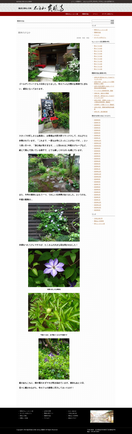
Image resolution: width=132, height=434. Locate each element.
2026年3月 (97, 133)
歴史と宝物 (23, 415)
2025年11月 (97, 143)
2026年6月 (97, 125)
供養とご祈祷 (24, 418)
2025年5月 (97, 158)
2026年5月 (97, 128)
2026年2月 (97, 135)
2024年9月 (97, 179)
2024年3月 (97, 194)
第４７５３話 (98, 61)
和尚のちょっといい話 (72, 14)
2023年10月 (97, 207)
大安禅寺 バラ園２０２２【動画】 (104, 104)
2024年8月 (97, 182)
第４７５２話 (98, 64)
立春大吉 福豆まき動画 (101, 93)
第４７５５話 (98, 56)
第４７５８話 (98, 48)
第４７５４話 (98, 59)
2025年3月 (97, 164)
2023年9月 (97, 210)
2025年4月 (97, 161)
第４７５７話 (98, 51)
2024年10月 (97, 176)
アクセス (46, 418)
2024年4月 (97, 192)
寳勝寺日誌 (85, 14)
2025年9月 (97, 148)
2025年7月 (97, 153)
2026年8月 (97, 120)
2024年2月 (97, 197)
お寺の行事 (47, 411)
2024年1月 (97, 200)
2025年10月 (97, 146)
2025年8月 (97, 151)
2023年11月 (97, 205)
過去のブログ (72, 418)
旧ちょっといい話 (99, 223)
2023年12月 (97, 202)
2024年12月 (97, 171)
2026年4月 (97, 130)
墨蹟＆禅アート (48, 413)
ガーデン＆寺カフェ (107, 14)
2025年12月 (97, 140)
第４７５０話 (98, 69)
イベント (95, 14)
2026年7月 (97, 122)
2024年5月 (97, 189)
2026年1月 (97, 138)
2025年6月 (97, 156)
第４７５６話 (98, 53)
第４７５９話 (98, 46)
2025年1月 (97, 169)
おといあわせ (72, 411)
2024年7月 (97, 184)
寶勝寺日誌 (47, 415)
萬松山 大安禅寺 (99, 221)
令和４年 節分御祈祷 (100, 111)
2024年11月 (97, 174)
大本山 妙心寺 (98, 218)
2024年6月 (97, 187)
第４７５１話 (98, 66)
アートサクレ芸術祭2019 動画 (103, 90)
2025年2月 (97, 166)
